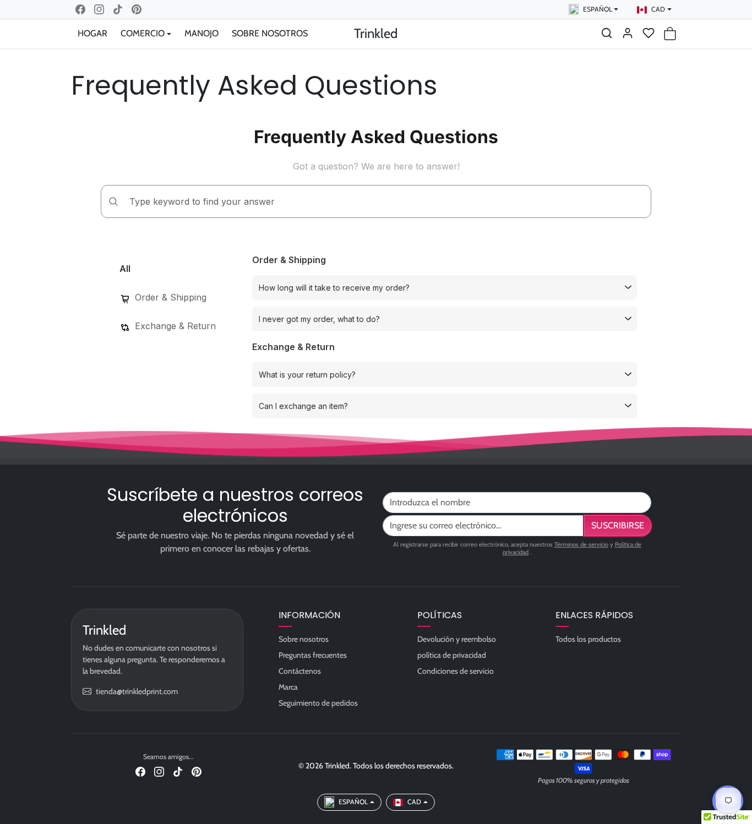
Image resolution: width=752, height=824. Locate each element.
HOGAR (92, 33)
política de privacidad (451, 655)
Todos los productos (588, 639)
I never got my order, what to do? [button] (319, 319)
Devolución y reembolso (456, 639)
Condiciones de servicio (455, 671)
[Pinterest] (136, 9)
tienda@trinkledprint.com (137, 691)
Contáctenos (300, 671)
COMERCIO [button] (143, 33)
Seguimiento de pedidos (318, 703)
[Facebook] (80, 9)
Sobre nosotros (304, 639)
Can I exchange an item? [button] (303, 406)
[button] (606, 33)
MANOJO (201, 33)
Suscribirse (617, 525)
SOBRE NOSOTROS (270, 33)
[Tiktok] (117, 9)
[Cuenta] (627, 33)
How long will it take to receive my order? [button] (334, 287)
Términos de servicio (581, 544)
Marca (288, 687)
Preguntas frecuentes (313, 655)
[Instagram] (99, 9)
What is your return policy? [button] (307, 374)
